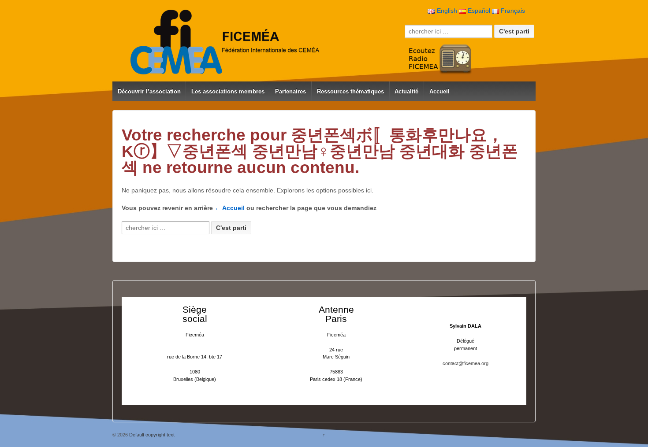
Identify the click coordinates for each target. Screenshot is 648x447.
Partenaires (290, 91)
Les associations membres (227, 91)
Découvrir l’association (149, 91)
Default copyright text (151, 434)
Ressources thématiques (350, 91)
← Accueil (230, 207)
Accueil (439, 91)
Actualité (406, 91)
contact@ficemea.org (465, 363)
